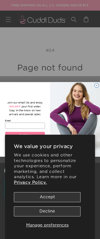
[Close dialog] (96, 85)
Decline (47, 211)
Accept (47, 197)
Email (8, 120)
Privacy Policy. (30, 182)
